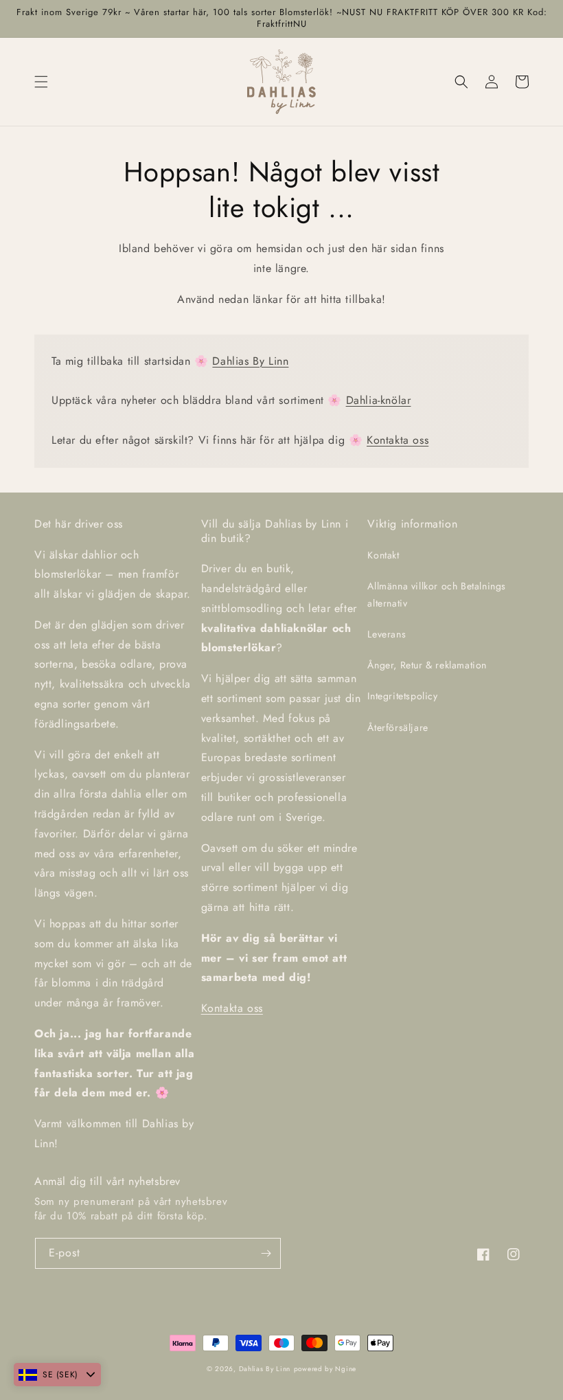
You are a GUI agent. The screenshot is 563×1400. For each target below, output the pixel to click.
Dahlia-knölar (378, 400)
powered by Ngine (325, 1369)
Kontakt (383, 555)
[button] (41, 82)
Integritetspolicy (402, 696)
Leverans (386, 634)
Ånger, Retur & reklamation (427, 665)
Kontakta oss (397, 440)
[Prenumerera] (266, 1253)
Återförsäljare (397, 727)
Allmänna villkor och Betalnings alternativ (436, 594)
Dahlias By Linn (250, 361)
